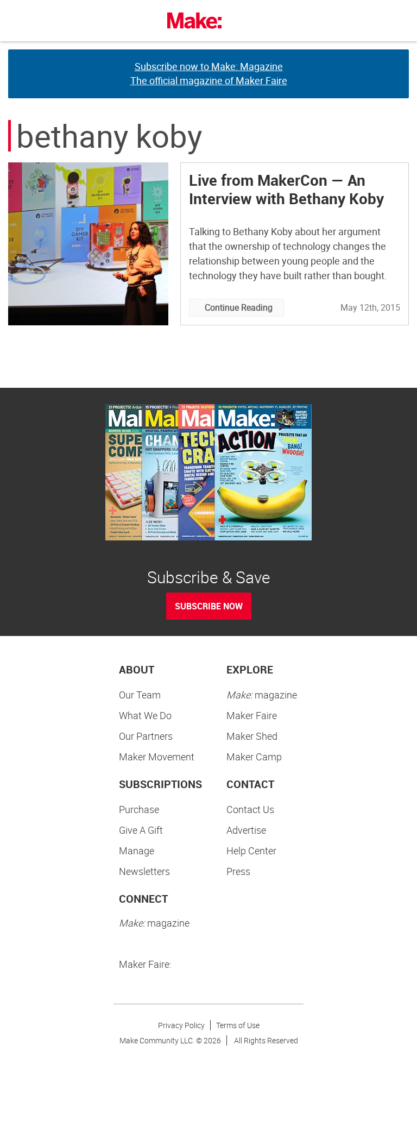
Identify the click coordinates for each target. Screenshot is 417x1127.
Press (238, 871)
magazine (261, 694)
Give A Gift (141, 829)
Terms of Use (238, 1025)
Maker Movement (156, 756)
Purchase (139, 809)
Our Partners (146, 735)
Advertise (246, 829)
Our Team (140, 694)
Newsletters (144, 871)
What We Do (145, 715)
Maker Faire (251, 715)
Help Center (251, 850)
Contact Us (250, 809)
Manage (136, 850)
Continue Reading (239, 307)
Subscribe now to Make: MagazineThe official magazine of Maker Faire (208, 73)
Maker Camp (254, 756)
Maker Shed (251, 735)
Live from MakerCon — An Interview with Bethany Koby (286, 189)
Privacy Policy (181, 1025)
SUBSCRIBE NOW (209, 606)
